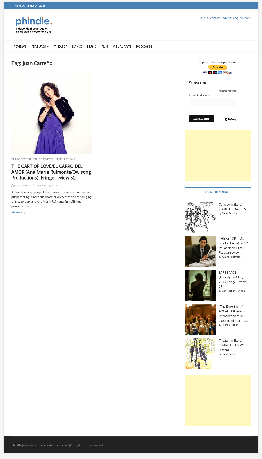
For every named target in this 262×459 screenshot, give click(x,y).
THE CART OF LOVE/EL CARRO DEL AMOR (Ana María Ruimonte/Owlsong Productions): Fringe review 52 (51, 172)
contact (215, 18)
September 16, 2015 (45, 185)
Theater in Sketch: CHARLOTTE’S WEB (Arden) (233, 345)
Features (38, 46)
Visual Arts (122, 46)
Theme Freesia (45, 445)
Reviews (20, 46)
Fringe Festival (21, 159)
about (204, 18)
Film (104, 46)
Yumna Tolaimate (231, 256)
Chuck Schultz (229, 213)
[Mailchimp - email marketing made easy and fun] (230, 122)
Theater (60, 46)
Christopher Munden (233, 290)
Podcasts (144, 46)
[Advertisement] (217, 155)
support (245, 18)
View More (18, 213)
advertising (230, 18)
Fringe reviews (43, 159)
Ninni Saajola (21, 185)
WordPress (62, 445)
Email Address (199, 95)
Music (92, 46)
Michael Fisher (230, 324)
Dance (77, 46)
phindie (16, 445)
